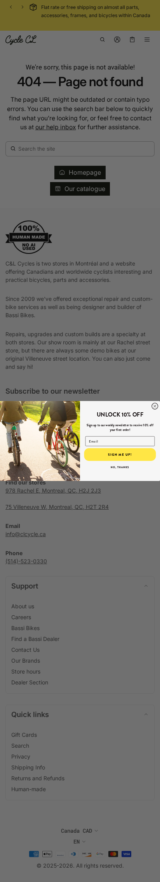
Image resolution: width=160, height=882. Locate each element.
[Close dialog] (155, 406)
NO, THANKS (120, 467)
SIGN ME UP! (120, 454)
